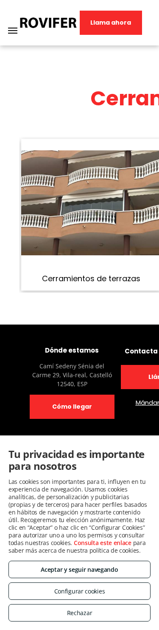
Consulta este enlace (102, 543)
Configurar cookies (79, 591)
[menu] (12, 30)
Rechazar (79, 613)
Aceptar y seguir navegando (79, 569)
